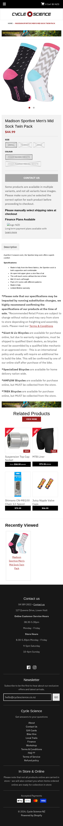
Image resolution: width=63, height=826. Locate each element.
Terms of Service (31, 756)
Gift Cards (31, 730)
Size (7, 139)
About (31, 722)
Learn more (11, 232)
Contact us (39, 604)
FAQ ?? (31, 752)
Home (10, 23)
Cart (52, 4)
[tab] (10, 247)
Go (56, 697)
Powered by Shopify (31, 815)
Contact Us (31, 726)
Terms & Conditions (41, 326)
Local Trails (31, 737)
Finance (31, 741)
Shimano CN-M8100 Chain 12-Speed (17, 502)
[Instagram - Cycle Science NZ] (35, 667)
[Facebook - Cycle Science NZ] (29, 667)
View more (31, 419)
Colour (8, 151)
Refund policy (31, 760)
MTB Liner (38, 456)
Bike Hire (31, 734)
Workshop (31, 745)
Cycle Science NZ (36, 811)
